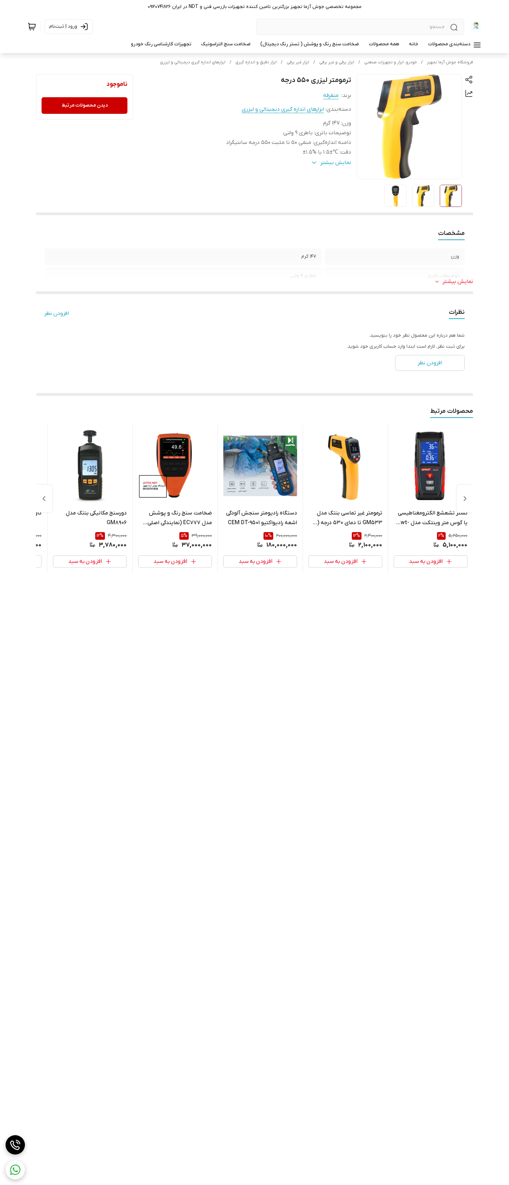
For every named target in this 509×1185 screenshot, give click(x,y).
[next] (44, 498)
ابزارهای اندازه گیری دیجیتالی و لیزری (192, 62)
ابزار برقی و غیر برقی (336, 62)
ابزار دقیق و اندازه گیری (256, 62)
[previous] (465, 498)
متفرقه (331, 95)
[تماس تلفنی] (15, 1145)
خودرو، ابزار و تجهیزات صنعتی (390, 62)
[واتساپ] (15, 1169)
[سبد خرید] (32, 26)
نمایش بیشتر (458, 281)
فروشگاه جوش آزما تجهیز (450, 62)
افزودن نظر (56, 313)
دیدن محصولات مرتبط (85, 105)
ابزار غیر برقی (298, 62)
